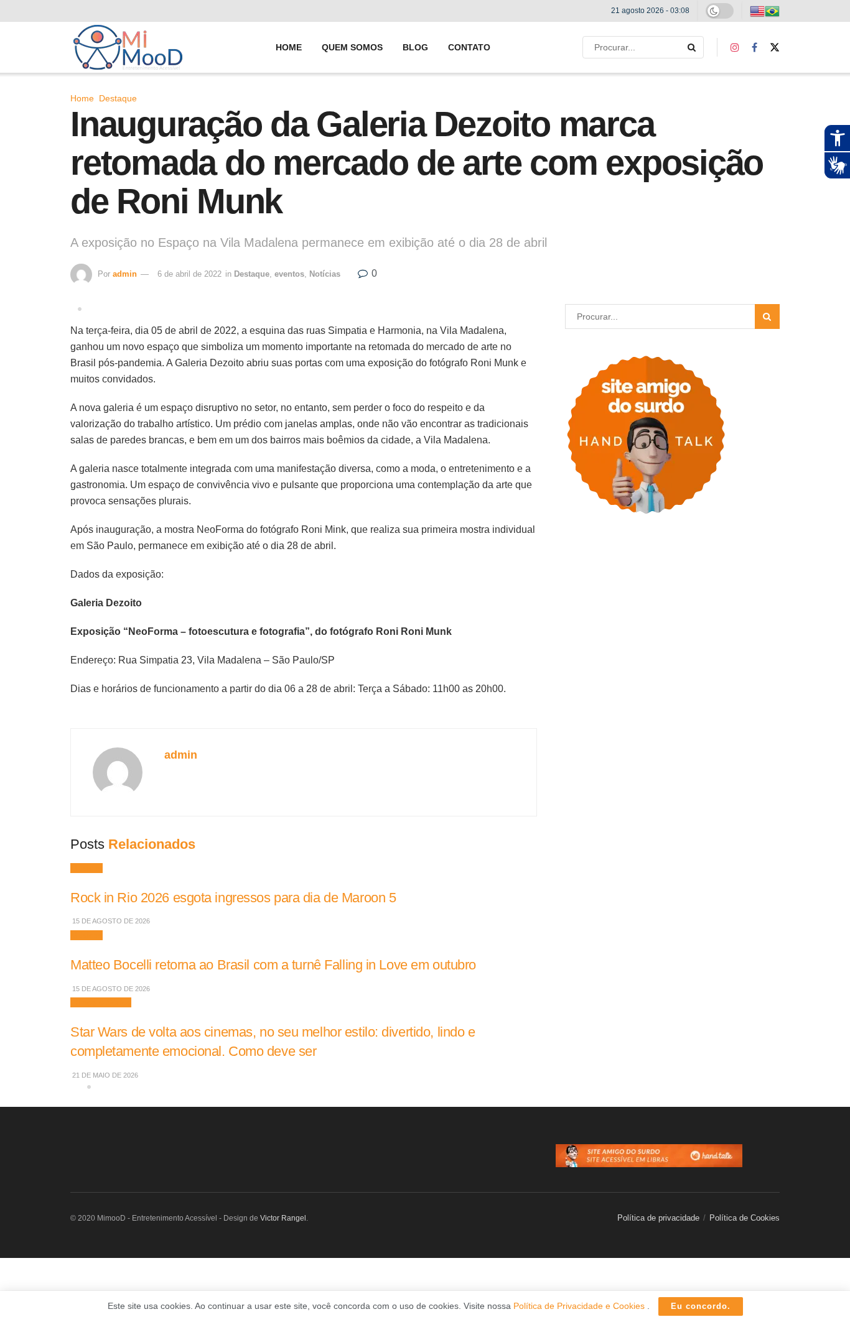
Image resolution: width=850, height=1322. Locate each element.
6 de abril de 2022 (189, 274)
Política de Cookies (744, 1218)
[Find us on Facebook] (754, 47)
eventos (289, 274)
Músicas (86, 868)
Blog (415, 47)
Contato (469, 47)
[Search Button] (692, 47)
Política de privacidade (658, 1218)
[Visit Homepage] (127, 47)
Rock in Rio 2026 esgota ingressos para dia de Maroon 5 (233, 897)
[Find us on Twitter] (775, 47)
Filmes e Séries (100, 1002)
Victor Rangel (283, 1218)
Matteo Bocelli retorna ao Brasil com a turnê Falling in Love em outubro (273, 965)
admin (125, 274)
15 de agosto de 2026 (110, 921)
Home (289, 47)
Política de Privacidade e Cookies (580, 1306)
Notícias (324, 274)
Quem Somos (352, 47)
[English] (757, 10)
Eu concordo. (701, 1306)
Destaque (118, 98)
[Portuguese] (772, 10)
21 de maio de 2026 (104, 1075)
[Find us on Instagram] (735, 47)
